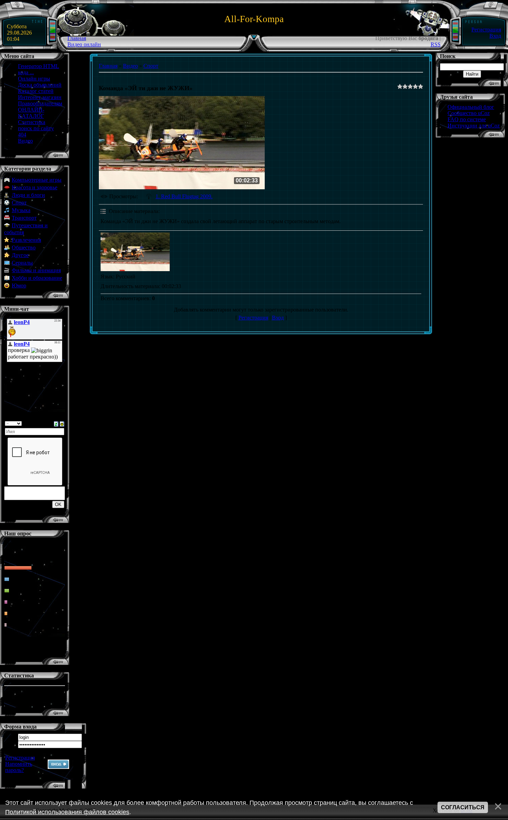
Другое (20, 255)
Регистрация (486, 29)
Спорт (19, 203)
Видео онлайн (84, 44)
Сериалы (22, 263)
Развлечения (26, 240)
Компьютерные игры (37, 180)
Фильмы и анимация (36, 270)
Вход (495, 36)
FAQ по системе (467, 119)
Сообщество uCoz (469, 113)
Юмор (19, 285)
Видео (130, 66)
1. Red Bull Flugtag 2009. (184, 196)
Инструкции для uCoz (474, 125)
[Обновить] (56, 423)
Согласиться (463, 807)
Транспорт (24, 218)
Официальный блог (471, 107)
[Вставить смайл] (62, 423)
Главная (76, 38)
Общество (24, 247)
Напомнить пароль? (18, 767)
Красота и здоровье (34, 187)
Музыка (21, 210)
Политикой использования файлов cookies (67, 812)
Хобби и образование (37, 278)
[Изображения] (135, 251)
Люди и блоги (28, 195)
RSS (436, 44)
